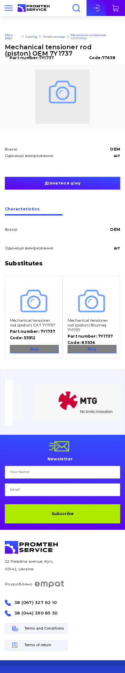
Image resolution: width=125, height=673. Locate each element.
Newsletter (60, 459)
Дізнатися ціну (62, 183)
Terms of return (38, 645)
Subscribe (63, 513)
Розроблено (18, 584)
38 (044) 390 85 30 (35, 613)
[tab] (34, 211)
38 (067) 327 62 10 (35, 602)
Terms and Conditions (44, 628)
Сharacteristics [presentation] (22, 209)
